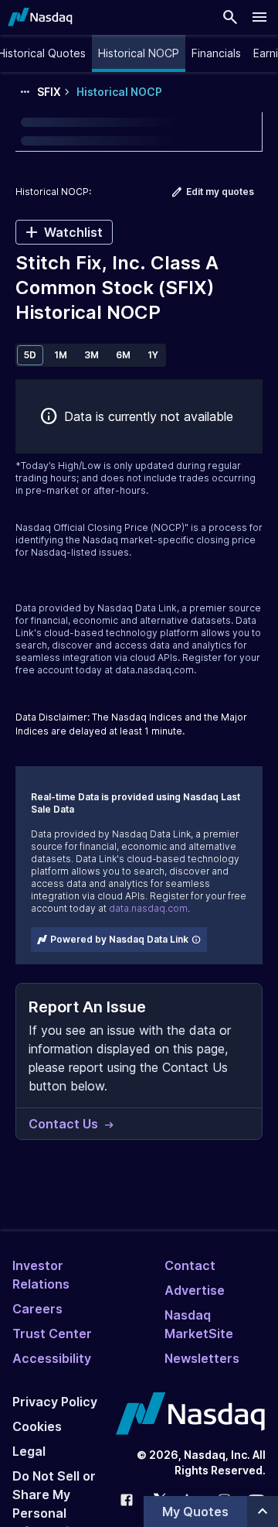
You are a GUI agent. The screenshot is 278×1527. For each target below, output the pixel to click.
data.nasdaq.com (154, 670)
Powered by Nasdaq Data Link (119, 939)
